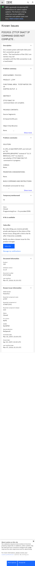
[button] (33, 541)
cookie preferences (8, 554)
